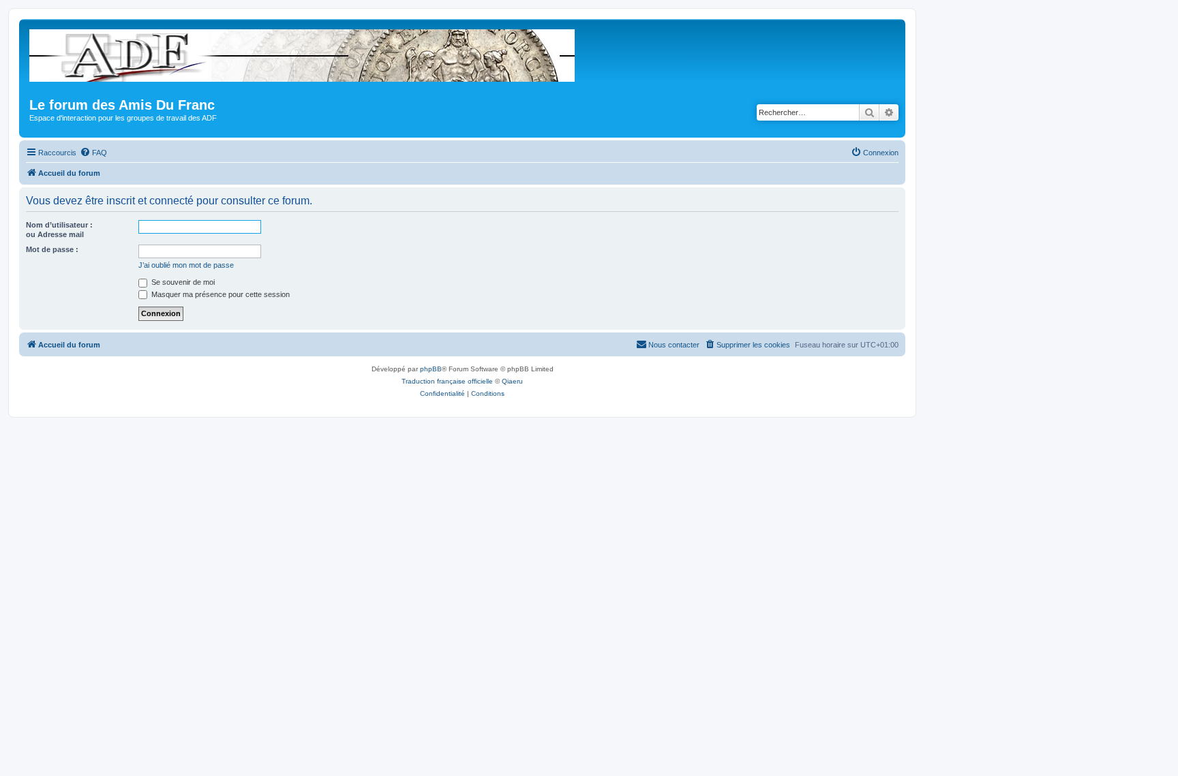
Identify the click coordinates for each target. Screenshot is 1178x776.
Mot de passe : (52, 249)
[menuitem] (93, 152)
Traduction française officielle (447, 381)
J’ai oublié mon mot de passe (186, 265)
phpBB (431, 369)
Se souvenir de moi (182, 282)
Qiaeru (512, 381)
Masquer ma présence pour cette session (219, 294)
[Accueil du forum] (303, 52)
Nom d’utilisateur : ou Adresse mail (59, 229)
